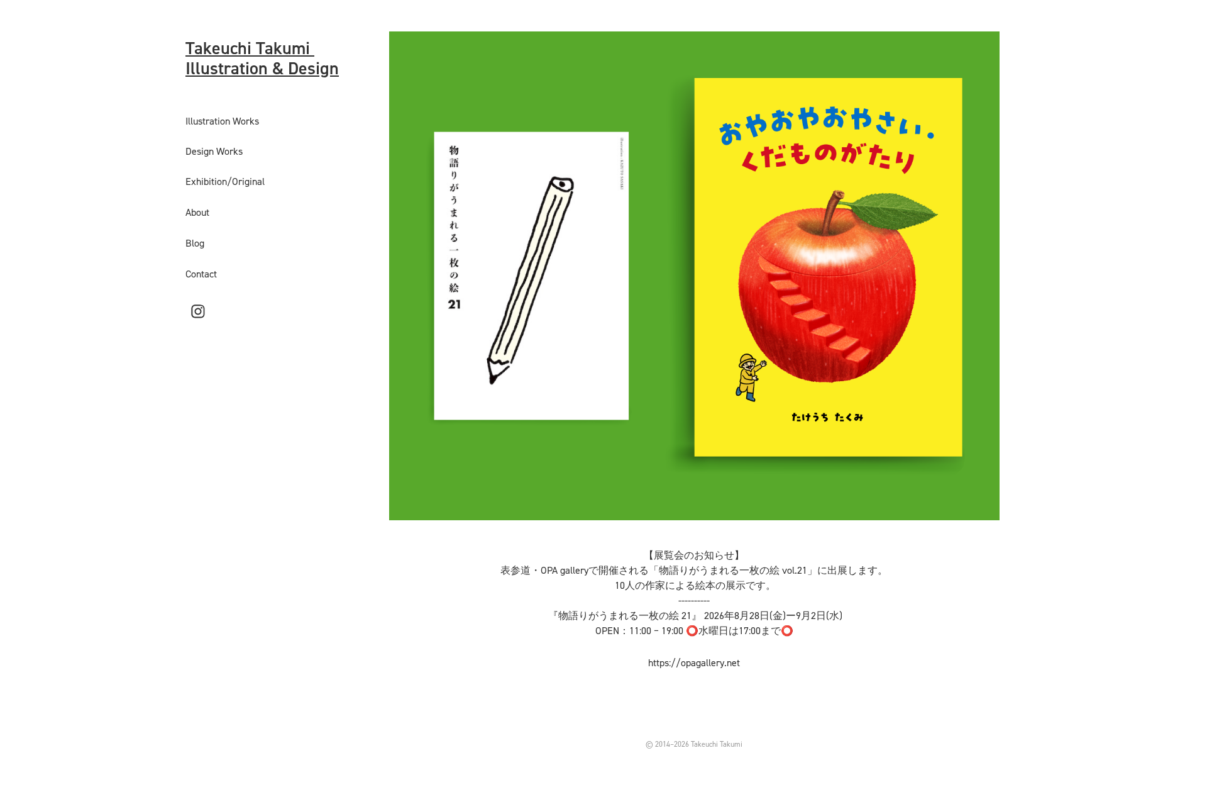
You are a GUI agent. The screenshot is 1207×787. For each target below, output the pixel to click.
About (197, 212)
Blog (194, 243)
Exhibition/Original (225, 181)
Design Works (214, 151)
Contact (201, 273)
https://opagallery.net (694, 662)
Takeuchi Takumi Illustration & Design (262, 57)
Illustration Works (222, 120)
